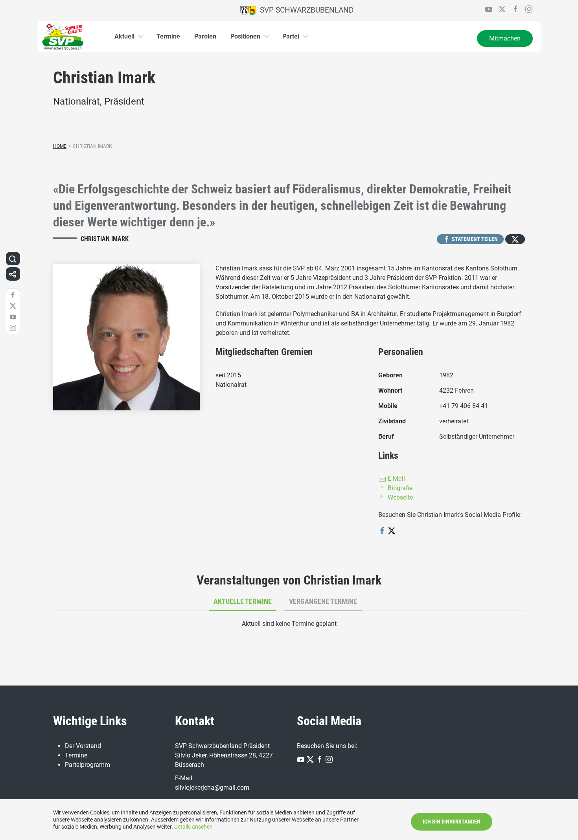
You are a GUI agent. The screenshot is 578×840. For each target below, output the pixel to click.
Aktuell (124, 36)
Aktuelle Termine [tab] (243, 601)
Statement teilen (474, 239)
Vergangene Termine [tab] (323, 601)
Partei (290, 36)
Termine (168, 36)
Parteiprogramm (87, 764)
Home (59, 146)
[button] (12, 258)
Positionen (245, 36)
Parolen (205, 36)
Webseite (399, 497)
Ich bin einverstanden (451, 821)
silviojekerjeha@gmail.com (212, 787)
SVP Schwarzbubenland (304, 10)
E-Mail (395, 478)
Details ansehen (193, 826)
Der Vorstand (83, 746)
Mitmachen (505, 38)
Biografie (399, 488)
